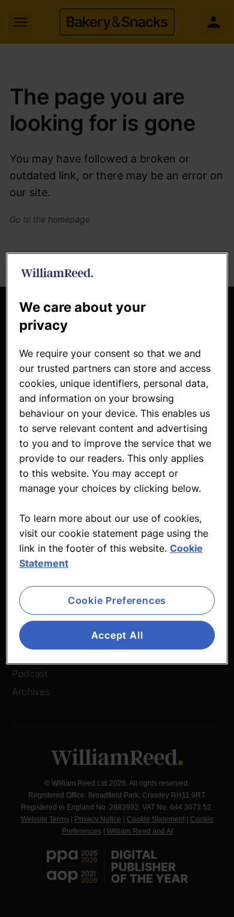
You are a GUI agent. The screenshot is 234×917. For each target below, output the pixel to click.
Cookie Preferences (117, 600)
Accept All (117, 635)
